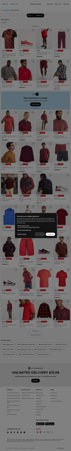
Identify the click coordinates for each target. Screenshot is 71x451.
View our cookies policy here (24, 230)
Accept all (50, 234)
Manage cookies (22, 234)
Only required (39, 234)
